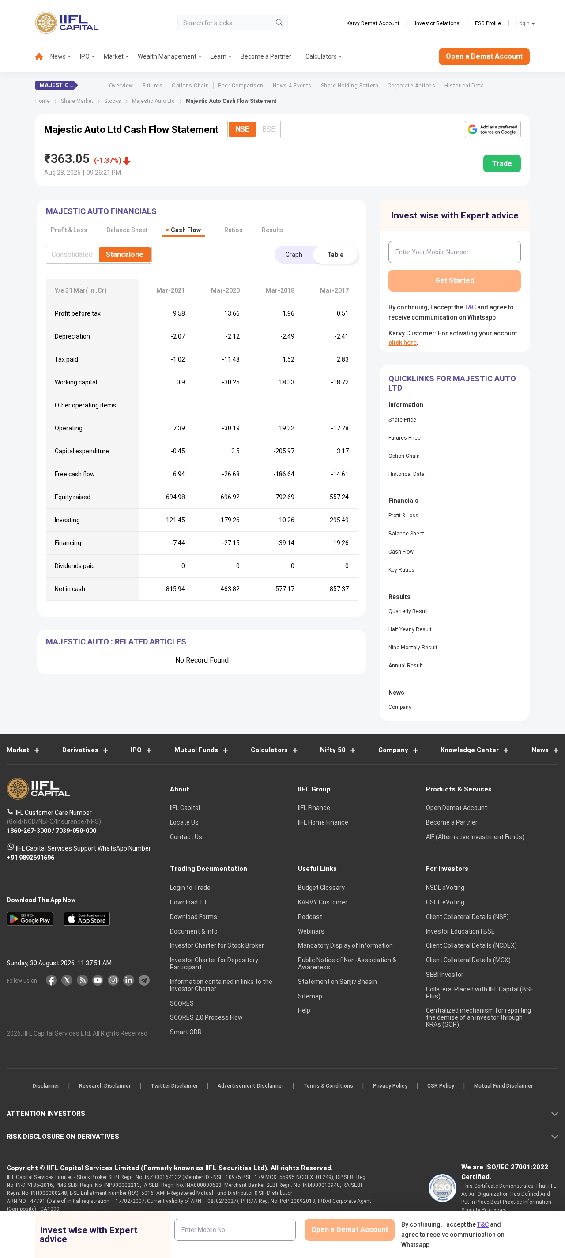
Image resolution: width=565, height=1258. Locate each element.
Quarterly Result (408, 611)
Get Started (454, 280)
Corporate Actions (411, 86)
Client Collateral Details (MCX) (468, 960)
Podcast (310, 916)
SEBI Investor (444, 974)
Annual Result (405, 666)
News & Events (292, 86)
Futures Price (404, 438)
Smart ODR (186, 1032)
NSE (242, 129)
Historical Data (464, 86)
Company (399, 707)
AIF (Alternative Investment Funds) (475, 836)
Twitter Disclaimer (174, 1086)
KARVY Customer (322, 902)
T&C (470, 307)
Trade (502, 163)
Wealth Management (167, 56)
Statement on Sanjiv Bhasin (337, 981)
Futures (152, 86)
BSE (268, 129)
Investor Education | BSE (460, 931)
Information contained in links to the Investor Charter (221, 985)
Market (114, 56)
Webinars (311, 931)
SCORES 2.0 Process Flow (206, 1017)
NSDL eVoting (445, 887)
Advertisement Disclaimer (250, 1086)
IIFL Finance (314, 807)
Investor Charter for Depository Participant (214, 964)
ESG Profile (488, 23)
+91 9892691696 (30, 857)
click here (402, 342)
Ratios (233, 230)
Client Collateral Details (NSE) (467, 916)
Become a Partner (266, 56)
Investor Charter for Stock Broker (217, 945)
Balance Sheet (406, 534)
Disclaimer (46, 1086)
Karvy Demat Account (373, 23)
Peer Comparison (240, 86)
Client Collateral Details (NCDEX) (471, 945)
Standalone (124, 254)
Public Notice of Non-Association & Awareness (347, 964)
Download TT (189, 902)
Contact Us (186, 836)
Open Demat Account (456, 807)
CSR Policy (440, 1086)
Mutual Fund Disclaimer (503, 1086)
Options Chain (190, 86)
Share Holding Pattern (349, 86)
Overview (121, 86)
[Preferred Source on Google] (493, 129)
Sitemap (310, 996)
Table (335, 254)
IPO (85, 56)
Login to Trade (190, 887)
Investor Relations (437, 23)
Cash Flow (401, 552)
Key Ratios (401, 570)
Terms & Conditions (328, 1086)
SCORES (182, 1003)
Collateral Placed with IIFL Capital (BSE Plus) (480, 993)
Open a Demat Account (484, 56)
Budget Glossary (321, 887)
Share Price (402, 420)
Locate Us (184, 822)
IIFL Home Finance (323, 822)
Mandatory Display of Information (345, 945)
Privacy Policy (390, 1086)
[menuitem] (42, 56)
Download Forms (193, 916)
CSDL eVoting (445, 902)
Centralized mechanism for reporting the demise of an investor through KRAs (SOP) (478, 1017)
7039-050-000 (76, 830)
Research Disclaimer (105, 1086)
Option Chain (404, 456)
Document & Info (194, 931)
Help (304, 1010)
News (58, 56)
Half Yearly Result (410, 629)
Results (272, 230)
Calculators (321, 56)
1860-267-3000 (29, 830)
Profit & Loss (403, 515)
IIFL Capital (185, 807)
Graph (294, 254)
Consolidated (72, 254)
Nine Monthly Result (412, 647)
